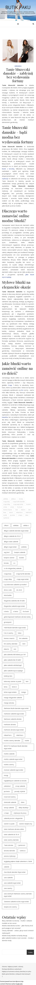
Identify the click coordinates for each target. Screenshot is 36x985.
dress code (8, 590)
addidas (5, 499)
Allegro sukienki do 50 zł (12, 536)
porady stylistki (19, 791)
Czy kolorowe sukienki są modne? (15, 584)
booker (21, 558)
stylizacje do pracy (20, 813)
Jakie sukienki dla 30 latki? (12, 660)
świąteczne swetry (10, 907)
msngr (6, 775)
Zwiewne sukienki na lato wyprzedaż (16, 901)
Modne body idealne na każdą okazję (14, 936)
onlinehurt (7, 786)
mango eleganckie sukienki (13, 698)
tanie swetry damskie (11, 840)
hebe (19, 633)
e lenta (5, 507)
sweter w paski (9, 824)
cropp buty (6, 501)
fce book (19, 507)
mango (23, 692)
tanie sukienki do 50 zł (11, 834)
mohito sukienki (9, 754)
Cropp (10, 385)
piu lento (12, 515)
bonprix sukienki (19, 552)
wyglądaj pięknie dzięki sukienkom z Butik (18, 861)
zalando (6, 867)
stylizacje (5, 179)
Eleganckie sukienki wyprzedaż (14, 606)
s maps (20, 515)
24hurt (6, 525)
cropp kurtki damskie (19, 501)
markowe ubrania (10, 724)
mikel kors (29, 512)
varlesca (22, 851)
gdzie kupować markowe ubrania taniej (17, 617)
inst (15, 649)
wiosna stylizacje (10, 856)
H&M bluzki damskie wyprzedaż (15, 628)
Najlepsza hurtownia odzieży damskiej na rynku (16, 971)
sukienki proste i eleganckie (13, 818)
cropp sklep (6, 504)
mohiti (5, 515)
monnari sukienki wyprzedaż (13, 770)
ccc (14, 563)
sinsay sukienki (9, 808)
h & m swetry (8, 633)
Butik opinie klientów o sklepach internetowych (16, 974)
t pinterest (6, 518)
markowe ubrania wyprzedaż (14, 730)
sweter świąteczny (25, 824)
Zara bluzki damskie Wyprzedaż (15, 872)
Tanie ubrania (8, 845)
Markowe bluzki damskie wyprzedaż (16, 708)
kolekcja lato (8, 676)
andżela (23, 547)
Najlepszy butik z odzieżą (15, 966)
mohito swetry (9, 764)
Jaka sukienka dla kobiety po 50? (15, 654)
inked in (23, 510)
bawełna (5, 417)
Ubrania (18, 66)
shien (26, 515)
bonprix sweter (9, 558)
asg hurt (7, 552)
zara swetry (8, 888)
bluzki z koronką (8, 169)
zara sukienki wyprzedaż (12, 883)
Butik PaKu (18, 7)
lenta (4, 512)
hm (22, 390)
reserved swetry (10, 797)
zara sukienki (8, 877)
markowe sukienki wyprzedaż (14, 714)
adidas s (13, 499)
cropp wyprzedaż (18, 504)
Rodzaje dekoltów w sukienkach (12, 969)
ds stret (28, 504)
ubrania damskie (9, 851)
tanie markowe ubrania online (14, 829)
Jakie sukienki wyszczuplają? (13, 671)
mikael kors (19, 512)
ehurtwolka (8, 595)
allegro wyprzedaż (10, 547)
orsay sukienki (20, 786)
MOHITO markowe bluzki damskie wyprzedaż (15, 747)
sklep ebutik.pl (23, 808)
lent (29, 510)
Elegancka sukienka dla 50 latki (14, 601)
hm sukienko (23, 638)
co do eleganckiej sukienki (12, 568)
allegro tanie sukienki (11, 542)
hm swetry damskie (10, 644)
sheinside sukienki (10, 802)
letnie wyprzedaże (10, 692)
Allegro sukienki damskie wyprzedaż (16, 531)
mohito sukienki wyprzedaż (13, 759)
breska (21, 499)
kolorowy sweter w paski (12, 681)
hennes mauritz (7, 510)
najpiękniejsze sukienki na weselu (15, 781)
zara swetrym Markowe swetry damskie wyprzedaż (18, 895)
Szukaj (30, 952)
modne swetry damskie (12, 740)
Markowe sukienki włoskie (13, 719)
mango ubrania (9, 703)
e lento (12, 507)
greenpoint (8, 622)
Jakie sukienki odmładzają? (13, 665)
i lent (16, 510)
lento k (11, 512)
